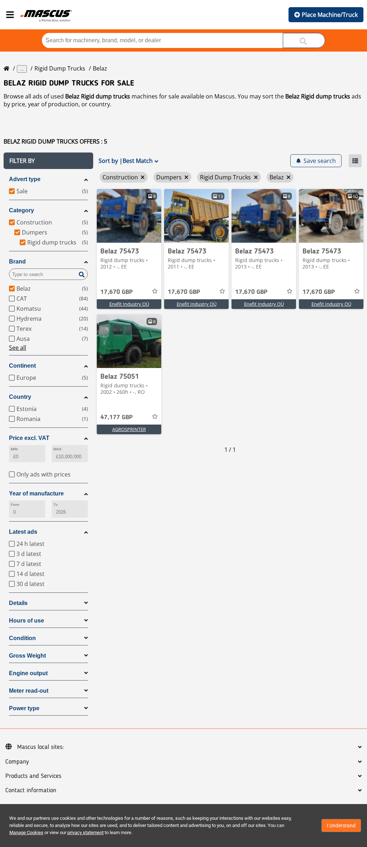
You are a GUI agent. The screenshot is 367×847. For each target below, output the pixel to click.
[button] (48, 161)
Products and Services (33, 776)
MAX (57, 449)
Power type (24, 708)
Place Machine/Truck (330, 15)
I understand (341, 825)
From (15, 505)
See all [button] (17, 348)
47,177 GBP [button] (116, 417)
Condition (22, 638)
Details (18, 603)
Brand (17, 261)
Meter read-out (28, 691)
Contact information (30, 790)
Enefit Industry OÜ (129, 304)
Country (20, 397)
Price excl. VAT (29, 438)
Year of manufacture (36, 493)
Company (17, 762)
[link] (129, 216)
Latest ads (23, 532)
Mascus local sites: (40, 747)
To (55, 505)
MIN (14, 449)
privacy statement (85, 832)
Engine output (28, 673)
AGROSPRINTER (129, 429)
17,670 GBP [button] (116, 292)
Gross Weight (27, 656)
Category (21, 210)
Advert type (24, 179)
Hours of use (26, 621)
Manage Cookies (26, 832)
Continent (22, 366)
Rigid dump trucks (59, 68)
